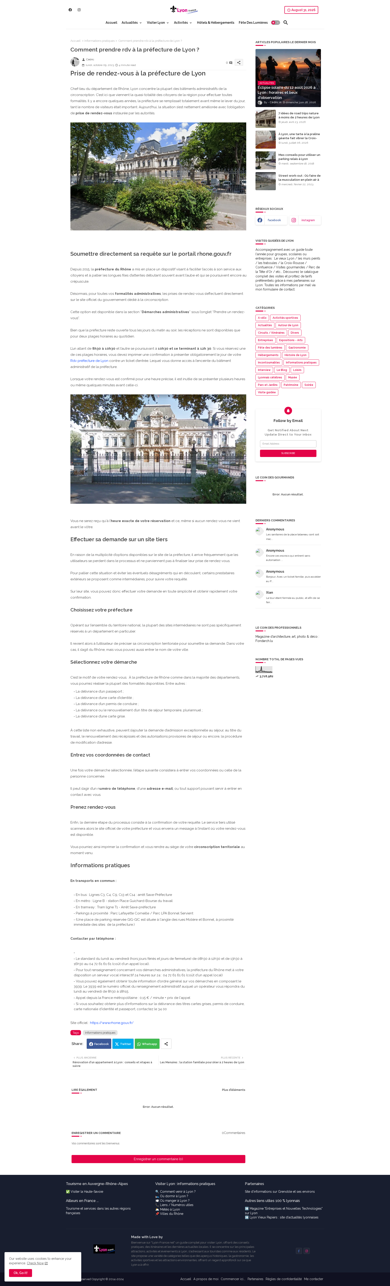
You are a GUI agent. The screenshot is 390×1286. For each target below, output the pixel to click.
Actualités (130, 22)
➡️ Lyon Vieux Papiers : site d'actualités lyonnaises (281, 1217)
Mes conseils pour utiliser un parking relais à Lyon (299, 157)
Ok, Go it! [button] (21, 1273)
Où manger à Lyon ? (175, 1200)
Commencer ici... (233, 1279)
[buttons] (70, 9)
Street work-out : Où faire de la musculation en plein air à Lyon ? (300, 179)
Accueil (111, 22)
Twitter (125, 1044)
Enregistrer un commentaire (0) (158, 1159)
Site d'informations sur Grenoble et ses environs (280, 1191)
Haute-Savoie (93, 1191)
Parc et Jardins (268, 385)
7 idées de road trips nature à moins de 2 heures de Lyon (299, 115)
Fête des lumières (270, 347)
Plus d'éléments (233, 1090)
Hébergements (268, 355)
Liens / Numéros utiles (176, 1205)
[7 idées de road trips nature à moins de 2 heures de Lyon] (265, 119)
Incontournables (269, 362)
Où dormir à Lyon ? (174, 1196)
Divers (295, 332)
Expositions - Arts (291, 340)
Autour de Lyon (288, 325)
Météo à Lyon (170, 1209)
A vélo (262, 317)
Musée (292, 377)
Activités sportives (285, 317)
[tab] (111, 22)
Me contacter (313, 1279)
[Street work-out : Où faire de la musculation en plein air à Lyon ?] (265, 181)
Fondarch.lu (264, 641)
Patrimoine (291, 385)
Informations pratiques (99, 40)
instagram (308, 220)
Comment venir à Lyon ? (178, 1191)
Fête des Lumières (253, 22)
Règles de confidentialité (284, 1279)
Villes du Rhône (171, 1214)
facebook (274, 220)
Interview (264, 370)
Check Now (35, 1263)
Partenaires (255, 1279)
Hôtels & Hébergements (215, 22)
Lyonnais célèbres (270, 377)
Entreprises (265, 340)
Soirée (308, 385)
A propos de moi (205, 1279)
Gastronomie (297, 347)
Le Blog (282, 370)
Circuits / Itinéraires (271, 332)
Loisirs (297, 370)
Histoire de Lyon (295, 355)
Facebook (101, 1044)
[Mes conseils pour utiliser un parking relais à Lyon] (265, 160)
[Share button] (166, 1044)
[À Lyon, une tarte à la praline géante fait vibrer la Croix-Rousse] (265, 140)
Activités (181, 22)
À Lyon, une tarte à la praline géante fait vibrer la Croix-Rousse (299, 138)
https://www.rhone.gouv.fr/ (112, 1023)
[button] (275, 22)
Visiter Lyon (156, 22)
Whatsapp (149, 1044)
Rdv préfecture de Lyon (89, 361)
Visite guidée (267, 392)
